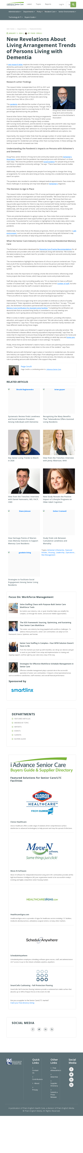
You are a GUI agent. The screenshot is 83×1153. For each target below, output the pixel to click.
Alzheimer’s (53, 184)
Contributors (36, 1079)
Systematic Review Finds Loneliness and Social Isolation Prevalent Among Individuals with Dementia (24, 419)
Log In (61, 4)
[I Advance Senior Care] (15, 4)
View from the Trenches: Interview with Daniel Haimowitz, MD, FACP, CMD (23, 499)
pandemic (13, 104)
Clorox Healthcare (18, 822)
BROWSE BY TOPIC (21, 723)
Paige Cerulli (36, 33)
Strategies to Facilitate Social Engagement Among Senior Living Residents (23, 582)
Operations (70, 552)
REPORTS (18, 727)
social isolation (49, 162)
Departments (28, 12)
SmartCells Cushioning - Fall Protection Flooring (31, 985)
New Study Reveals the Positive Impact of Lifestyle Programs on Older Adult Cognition (57, 499)
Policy (39, 12)
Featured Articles (36, 29)
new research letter (15, 64)
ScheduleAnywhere (18, 955)
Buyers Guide (30, 17)
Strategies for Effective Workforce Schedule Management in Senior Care (46, 665)
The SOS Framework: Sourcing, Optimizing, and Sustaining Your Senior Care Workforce (45, 624)
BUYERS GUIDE (20, 739)
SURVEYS (17, 735)
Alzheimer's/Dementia (55, 550)
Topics (38, 4)
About (36, 1083)
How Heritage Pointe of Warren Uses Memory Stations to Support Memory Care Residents (23, 541)
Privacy (35, 1090)
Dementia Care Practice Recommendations (55, 249)
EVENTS (17, 731)
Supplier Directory (54, 1084)
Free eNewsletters (54, 1069)
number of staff (63, 283)
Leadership (60, 552)
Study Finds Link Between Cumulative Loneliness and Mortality (55, 541)
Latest (29, 4)
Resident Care (50, 12)
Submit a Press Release (54, 1094)
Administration (14, 12)
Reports (48, 4)
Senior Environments (67, 12)
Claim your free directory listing (22, 1003)
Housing (51, 552)
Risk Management (48, 555)
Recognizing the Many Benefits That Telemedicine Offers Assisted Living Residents (58, 419)
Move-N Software (18, 871)
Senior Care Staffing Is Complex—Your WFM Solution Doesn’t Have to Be (47, 644)
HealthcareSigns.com (19, 914)
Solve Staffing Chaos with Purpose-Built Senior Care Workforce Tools (43, 605)
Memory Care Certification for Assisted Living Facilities (27, 308)
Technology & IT (15, 17)
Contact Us (35, 1071)
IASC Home (10, 29)
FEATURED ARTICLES (22, 719)
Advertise (54, 1077)
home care (71, 337)
